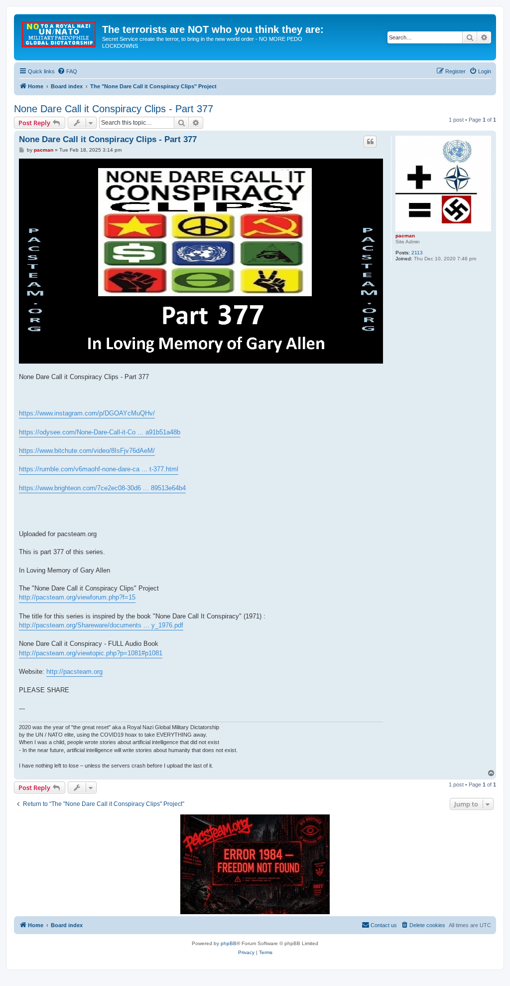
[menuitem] (67, 71)
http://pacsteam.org (74, 671)
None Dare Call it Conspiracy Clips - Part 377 (113, 108)
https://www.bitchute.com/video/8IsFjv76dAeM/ (87, 450)
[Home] (59, 32)
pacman (405, 235)
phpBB (229, 943)
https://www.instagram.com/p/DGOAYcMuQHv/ (87, 413)
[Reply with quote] (370, 142)
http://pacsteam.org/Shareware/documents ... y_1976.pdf (101, 625)
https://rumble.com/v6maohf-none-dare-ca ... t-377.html (98, 469)
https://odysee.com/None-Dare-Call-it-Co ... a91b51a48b (99, 432)
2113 (417, 252)
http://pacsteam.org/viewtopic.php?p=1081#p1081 (90, 653)
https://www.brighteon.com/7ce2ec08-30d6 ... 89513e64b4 (102, 488)
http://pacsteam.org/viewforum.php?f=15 (77, 597)
